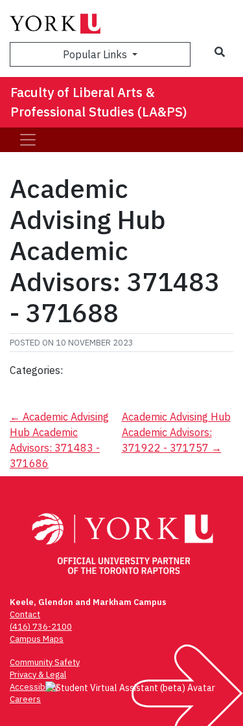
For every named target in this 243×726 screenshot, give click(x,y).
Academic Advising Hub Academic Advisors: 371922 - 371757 (176, 432)
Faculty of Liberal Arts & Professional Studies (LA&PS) (98, 101)
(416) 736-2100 (41, 626)
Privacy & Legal (38, 674)
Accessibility (34, 686)
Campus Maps (37, 638)
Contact (25, 614)
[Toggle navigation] (27, 139)
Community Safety (45, 662)
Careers (25, 699)
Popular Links (96, 54)
